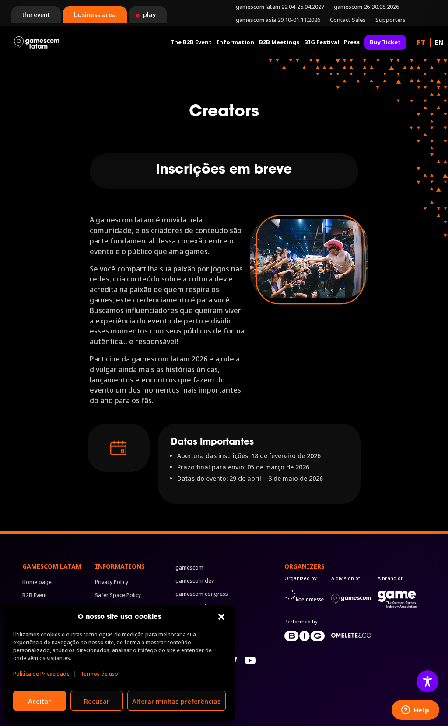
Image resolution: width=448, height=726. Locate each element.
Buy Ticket (385, 42)
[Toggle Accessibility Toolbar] (427, 681)
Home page (37, 582)
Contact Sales (348, 20)
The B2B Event (191, 42)
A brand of (390, 578)
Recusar (96, 701)
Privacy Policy (111, 582)
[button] (221, 616)
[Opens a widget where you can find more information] (415, 711)
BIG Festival (321, 42)
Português (421, 42)
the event (36, 14)
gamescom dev (194, 581)
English (439, 42)
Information (235, 42)
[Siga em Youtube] (250, 660)
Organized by (300, 578)
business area (95, 14)
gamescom (189, 568)
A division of (345, 578)
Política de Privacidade (41, 673)
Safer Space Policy (118, 595)
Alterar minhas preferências (176, 701)
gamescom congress (201, 594)
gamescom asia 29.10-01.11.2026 (278, 20)
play (149, 14)
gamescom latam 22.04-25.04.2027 (280, 6)
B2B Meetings (279, 42)
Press (352, 42)
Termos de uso (99, 673)
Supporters (390, 20)
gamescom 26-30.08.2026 (366, 6)
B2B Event (34, 595)
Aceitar (39, 701)
